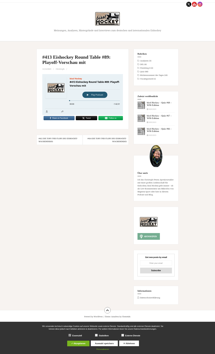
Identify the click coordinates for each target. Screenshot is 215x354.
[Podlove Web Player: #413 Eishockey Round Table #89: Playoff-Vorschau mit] (82, 94)
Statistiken (104, 336)
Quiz (142, 71)
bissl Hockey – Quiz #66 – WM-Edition (159, 130)
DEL (142, 64)
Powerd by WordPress (93, 316)
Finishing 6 (145, 68)
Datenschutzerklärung (150, 297)
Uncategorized (146, 78)
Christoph (60, 69)
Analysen (144, 60)
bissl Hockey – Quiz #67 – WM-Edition (159, 116)
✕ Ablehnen (129, 343)
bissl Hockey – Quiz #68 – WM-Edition (159, 103)
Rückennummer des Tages (152, 75)
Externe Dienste (132, 336)
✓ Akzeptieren (78, 343)
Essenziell (77, 336)
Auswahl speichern (104, 343)
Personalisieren (102, 349)
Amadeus (115, 316)
